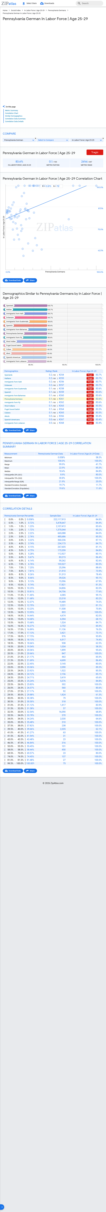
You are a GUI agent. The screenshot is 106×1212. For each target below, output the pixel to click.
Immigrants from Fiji (12, 402)
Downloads (49, 3)
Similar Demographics (13, 116)
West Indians (10, 406)
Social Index (16, 10)
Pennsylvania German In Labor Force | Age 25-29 (21, 13)
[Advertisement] (53, 43)
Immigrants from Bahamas (15, 396)
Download (97, 182)
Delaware (8, 385)
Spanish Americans (12, 420)
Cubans (7, 413)
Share (32, 280)
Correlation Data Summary (15, 119)
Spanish (8, 392)
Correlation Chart (11, 113)
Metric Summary (11, 110)
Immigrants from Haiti (13, 382)
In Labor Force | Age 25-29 (34, 10)
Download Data (15, 280)
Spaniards (8, 375)
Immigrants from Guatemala (16, 389)
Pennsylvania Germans (57, 10)
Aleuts (7, 416)
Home (5, 10)
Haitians (8, 378)
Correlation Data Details (14, 121)
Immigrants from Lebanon (15, 423)
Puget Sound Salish (12, 409)
